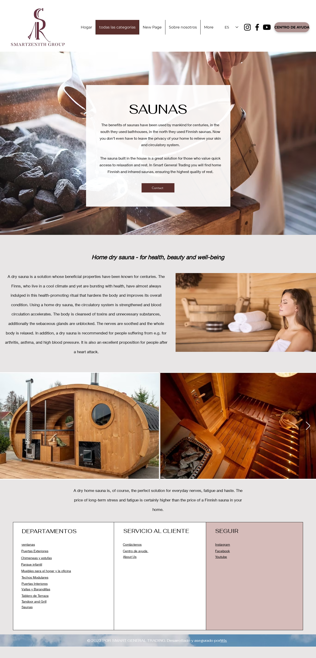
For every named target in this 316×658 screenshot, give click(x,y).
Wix (223, 640)
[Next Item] (308, 426)
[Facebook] (257, 27)
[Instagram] (247, 27)
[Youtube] (266, 27)
